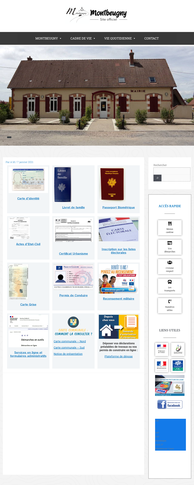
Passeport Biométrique (118, 207)
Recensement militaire (118, 298)
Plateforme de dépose (119, 356)
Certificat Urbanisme (73, 253)
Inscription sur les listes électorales (119, 251)
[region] (97, 96)
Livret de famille (73, 207)
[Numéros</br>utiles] (170, 301)
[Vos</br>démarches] (170, 243)
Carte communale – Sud (69, 347)
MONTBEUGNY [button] (46, 38)
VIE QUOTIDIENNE (118, 38)
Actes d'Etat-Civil (28, 244)
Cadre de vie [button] (81, 38)
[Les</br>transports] (170, 282)
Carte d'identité (28, 198)
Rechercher (160, 165)
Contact (151, 38)
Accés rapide (170, 206)
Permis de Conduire (73, 295)
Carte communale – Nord (70, 341)
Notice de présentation (68, 354)
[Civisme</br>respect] (170, 262)
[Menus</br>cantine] (170, 224)
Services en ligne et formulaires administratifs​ (28, 354)
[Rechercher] (157, 178)
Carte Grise (28, 304)
